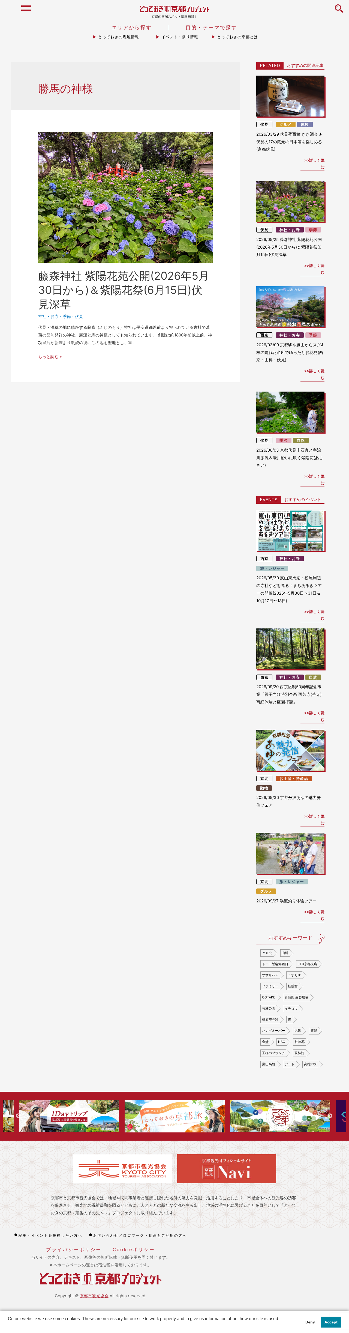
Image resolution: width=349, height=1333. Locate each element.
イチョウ (291, 1008)
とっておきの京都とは (237, 37)
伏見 (79, 316)
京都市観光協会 (94, 1295)
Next (330, 1116)
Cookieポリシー (134, 1249)
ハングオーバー (273, 1030)
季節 (67, 316)
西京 (264, 335)
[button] (9, 1326)
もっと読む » (50, 356)
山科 (285, 953)
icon (339, 11)
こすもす (294, 975)
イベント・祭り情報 (179, 37)
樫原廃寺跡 (270, 1020)
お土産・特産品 (293, 778)
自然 (301, 440)
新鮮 (314, 1030)
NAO (281, 1042)
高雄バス (310, 1064)
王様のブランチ (273, 1053)
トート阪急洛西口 (275, 964)
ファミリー (270, 986)
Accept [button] (331, 1322)
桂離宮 (293, 986)
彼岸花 (300, 1042)
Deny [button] (310, 1322)
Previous (18, 1116)
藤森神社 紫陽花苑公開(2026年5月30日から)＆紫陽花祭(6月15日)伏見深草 (123, 290)
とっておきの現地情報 (118, 37)
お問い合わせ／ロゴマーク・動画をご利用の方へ (140, 1235)
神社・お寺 (48, 316)
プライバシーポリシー (73, 1249)
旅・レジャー (272, 568)
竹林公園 (268, 1008)
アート (289, 1064)
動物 (264, 788)
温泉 (297, 1030)
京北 (264, 778)
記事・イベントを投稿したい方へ (50, 1235)
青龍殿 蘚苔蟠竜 (296, 997)
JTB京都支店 (307, 964)
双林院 (299, 1053)
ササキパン (270, 975)
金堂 (265, 1042)
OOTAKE (268, 997)
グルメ (285, 124)
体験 (305, 124)
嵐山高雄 (268, 1064)
